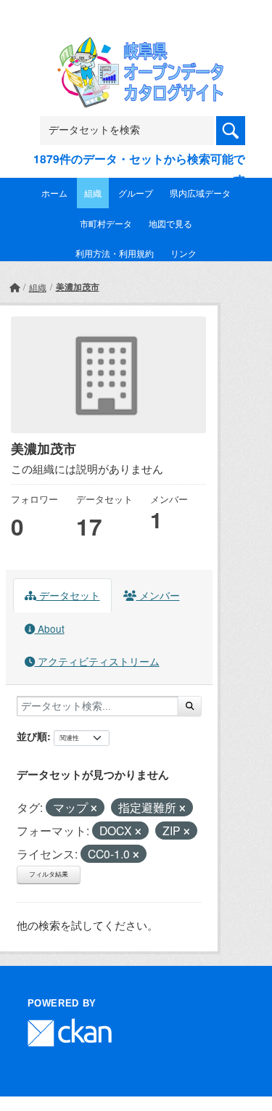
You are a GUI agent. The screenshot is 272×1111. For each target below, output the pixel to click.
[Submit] (190, 706)
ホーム (54, 192)
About (50, 628)
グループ (135, 192)
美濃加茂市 (77, 286)
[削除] (94, 808)
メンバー (158, 595)
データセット (68, 595)
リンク (183, 253)
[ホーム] (14, 287)
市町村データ (106, 223)
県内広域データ (200, 192)
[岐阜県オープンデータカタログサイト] (136, 46)
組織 (93, 192)
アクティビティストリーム (97, 661)
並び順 (32, 736)
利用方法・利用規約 (114, 253)
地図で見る (170, 223)
